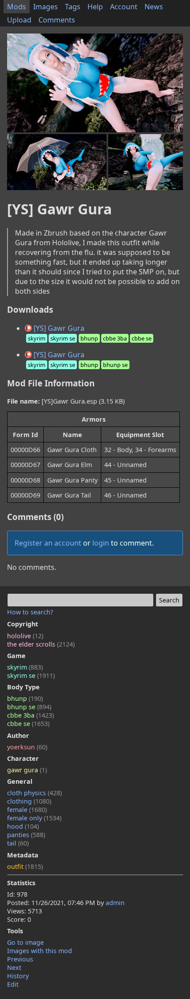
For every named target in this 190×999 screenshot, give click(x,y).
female (27, 809)
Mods (16, 6)
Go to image (25, 942)
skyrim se (31, 675)
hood (23, 826)
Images (45, 6)
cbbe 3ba (30, 715)
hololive (25, 636)
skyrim (25, 667)
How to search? (30, 612)
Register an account (48, 543)
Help (95, 6)
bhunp (25, 698)
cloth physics (34, 793)
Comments (56, 20)
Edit (13, 984)
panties (26, 835)
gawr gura (27, 770)
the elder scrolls (41, 644)
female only (34, 818)
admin (115, 902)
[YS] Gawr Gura (90, 332)
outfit (25, 866)
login (100, 543)
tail (18, 843)
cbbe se (28, 723)
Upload (19, 20)
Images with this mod (39, 951)
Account (123, 6)
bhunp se (29, 707)
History (18, 976)
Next (14, 967)
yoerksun (27, 747)
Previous (20, 959)
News (153, 6)
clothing (29, 801)
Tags (72, 6)
